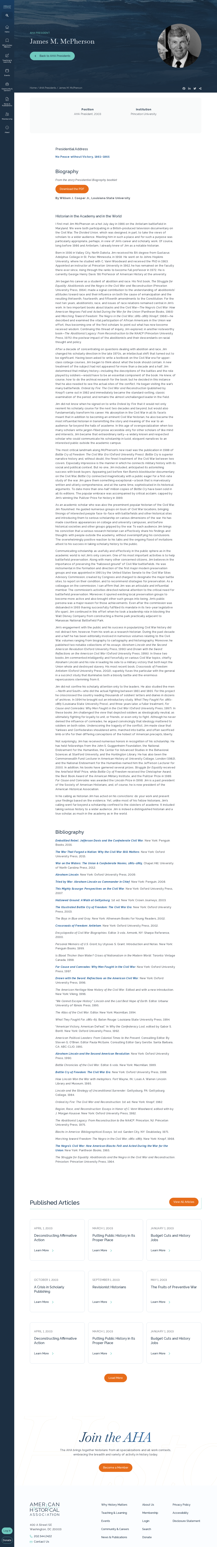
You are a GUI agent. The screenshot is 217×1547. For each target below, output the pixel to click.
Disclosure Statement (186, 1521)
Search (146, 1529)
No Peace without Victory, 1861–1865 (82, 156)
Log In (7, 1530)
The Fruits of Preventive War (174, 1287)
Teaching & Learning (114, 1512)
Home (33, 87)
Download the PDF (72, 189)
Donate (7, 1540)
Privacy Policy (181, 1504)
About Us (148, 1504)
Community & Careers (115, 1529)
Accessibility (180, 1512)
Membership (150, 1512)
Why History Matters (114, 1504)
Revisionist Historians (109, 1287)
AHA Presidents (47, 87)
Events (105, 1521)
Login (145, 1521)
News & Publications (114, 1537)
